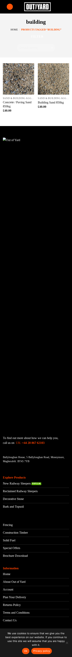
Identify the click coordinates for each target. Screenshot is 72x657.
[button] (10, 7)
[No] (67, 644)
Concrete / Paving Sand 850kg (17, 104)
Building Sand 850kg (51, 102)
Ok (25, 650)
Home (14, 29)
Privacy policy (41, 650)
